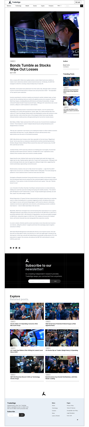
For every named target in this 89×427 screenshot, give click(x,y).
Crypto (42, 5)
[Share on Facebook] (10, 248)
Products (51, 5)
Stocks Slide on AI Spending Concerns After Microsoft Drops (24, 324)
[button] (9, 5)
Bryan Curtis (66, 65)
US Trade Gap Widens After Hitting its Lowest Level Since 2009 (71, 111)
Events (35, 5)
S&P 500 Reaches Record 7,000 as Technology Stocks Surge (25, 377)
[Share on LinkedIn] (16, 248)
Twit (78, 419)
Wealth (27, 5)
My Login (78, 2)
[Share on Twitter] (13, 248)
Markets (9, 5)
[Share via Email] (19, 248)
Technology (18, 5)
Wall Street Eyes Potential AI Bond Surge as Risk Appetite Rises (71, 91)
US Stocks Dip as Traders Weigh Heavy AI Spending (62, 350)
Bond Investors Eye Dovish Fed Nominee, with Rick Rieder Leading (61, 377)
